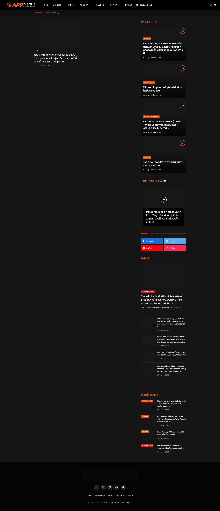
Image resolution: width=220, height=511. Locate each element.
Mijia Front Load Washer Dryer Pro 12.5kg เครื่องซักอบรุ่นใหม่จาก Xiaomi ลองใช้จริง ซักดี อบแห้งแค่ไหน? (163, 217)
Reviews (114, 5)
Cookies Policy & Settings (120, 496)
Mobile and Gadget (151, 117)
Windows (85, 5)
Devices (147, 39)
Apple (71, 5)
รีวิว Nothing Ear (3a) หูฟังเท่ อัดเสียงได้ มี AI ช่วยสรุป (162, 89)
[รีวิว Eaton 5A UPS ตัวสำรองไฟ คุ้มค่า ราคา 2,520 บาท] (163, 156)
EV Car (128, 5)
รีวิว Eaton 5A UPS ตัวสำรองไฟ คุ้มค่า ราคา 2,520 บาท (162, 163)
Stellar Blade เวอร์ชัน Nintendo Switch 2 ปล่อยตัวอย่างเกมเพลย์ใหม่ (170, 447)
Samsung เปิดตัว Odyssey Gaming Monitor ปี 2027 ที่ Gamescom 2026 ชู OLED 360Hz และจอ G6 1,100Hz (171, 369)
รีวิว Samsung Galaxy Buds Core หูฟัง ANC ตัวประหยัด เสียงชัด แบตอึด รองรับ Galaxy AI (171, 403)
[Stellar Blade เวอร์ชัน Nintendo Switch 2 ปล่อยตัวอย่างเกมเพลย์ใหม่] (148, 449)
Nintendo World (148, 292)
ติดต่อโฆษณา (100, 496)
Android (57, 5)
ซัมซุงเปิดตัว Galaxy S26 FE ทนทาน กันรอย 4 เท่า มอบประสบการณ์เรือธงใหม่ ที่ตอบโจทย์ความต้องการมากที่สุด (171, 339)
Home (45, 5)
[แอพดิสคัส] (20, 5)
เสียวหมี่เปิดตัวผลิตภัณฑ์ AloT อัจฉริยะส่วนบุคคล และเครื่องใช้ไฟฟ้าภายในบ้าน (171, 353)
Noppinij (146, 58)
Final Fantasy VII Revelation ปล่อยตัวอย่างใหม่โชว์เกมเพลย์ (170, 433)
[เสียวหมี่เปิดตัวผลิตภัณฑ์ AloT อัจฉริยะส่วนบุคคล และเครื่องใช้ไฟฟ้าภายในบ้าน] (148, 356)
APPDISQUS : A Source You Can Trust (119, 502)
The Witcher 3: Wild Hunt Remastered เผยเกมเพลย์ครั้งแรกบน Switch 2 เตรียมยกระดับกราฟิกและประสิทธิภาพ (162, 300)
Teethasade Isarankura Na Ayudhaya (156, 307)
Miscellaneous (144, 5)
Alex (37, 66)
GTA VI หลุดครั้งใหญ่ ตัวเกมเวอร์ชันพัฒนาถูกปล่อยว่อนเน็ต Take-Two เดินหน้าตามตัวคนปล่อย (171, 419)
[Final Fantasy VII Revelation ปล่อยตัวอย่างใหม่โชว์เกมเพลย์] (148, 435)
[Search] (215, 5)
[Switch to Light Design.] (211, 5)
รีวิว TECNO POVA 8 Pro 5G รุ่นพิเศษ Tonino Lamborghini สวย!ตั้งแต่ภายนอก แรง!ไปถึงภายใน (162, 125)
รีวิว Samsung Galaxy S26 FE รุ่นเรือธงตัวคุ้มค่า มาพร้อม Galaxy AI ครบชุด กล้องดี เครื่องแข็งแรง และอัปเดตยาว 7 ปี (163, 48)
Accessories (149, 83)
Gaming (100, 5)
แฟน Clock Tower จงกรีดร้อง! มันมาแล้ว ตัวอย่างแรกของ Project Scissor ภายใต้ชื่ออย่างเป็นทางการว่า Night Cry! (56, 58)
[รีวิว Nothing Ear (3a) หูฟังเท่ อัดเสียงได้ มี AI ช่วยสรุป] (163, 81)
